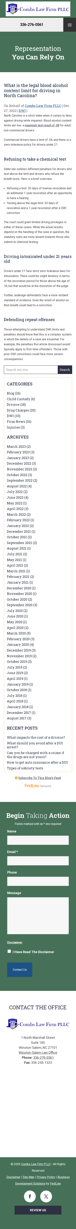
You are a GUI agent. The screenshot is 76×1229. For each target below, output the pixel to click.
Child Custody (18, 399)
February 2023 (18, 452)
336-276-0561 (31, 24)
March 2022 (16, 514)
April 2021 (15, 565)
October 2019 (17, 661)
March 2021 (16, 571)
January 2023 (18, 458)
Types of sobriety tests (25, 768)
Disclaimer (15, 942)
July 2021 (14, 554)
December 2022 (19, 463)
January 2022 (18, 525)
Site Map (28, 1177)
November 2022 (19, 469)
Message (14, 893)
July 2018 (14, 695)
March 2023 (16, 446)
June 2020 (15, 616)
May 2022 (14, 503)
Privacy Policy (46, 1177)
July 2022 (15, 491)
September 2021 (19, 542)
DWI (22, 110)
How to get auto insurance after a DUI (37, 762)
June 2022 (15, 497)
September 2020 (19, 605)
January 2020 (18, 644)
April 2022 (15, 508)
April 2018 (15, 701)
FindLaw (55, 1183)
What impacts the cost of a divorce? (36, 737)
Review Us (38, 1210)
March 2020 (16, 633)
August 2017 (17, 718)
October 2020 (17, 599)
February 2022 (18, 520)
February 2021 (18, 576)
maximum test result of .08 (42, 125)
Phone (12, 872)
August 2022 (17, 486)
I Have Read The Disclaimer (33, 952)
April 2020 (15, 627)
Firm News (16, 421)
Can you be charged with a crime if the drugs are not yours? (35, 755)
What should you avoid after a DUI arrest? (35, 745)
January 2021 (18, 582)
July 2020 (15, 610)
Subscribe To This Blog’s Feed (39, 778)
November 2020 (19, 593)
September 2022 (19, 480)
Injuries (13, 427)
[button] (70, 25)
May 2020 (14, 622)
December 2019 (19, 650)
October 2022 (17, 475)
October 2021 (17, 537)
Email (12, 852)
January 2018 (18, 707)
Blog (10, 393)
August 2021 (16, 548)
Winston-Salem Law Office (38, 1053)
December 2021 (19, 531)
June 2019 (15, 673)
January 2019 (18, 684)
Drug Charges (18, 410)
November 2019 (19, 656)
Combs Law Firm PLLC (43, 105)
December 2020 (19, 588)
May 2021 (14, 560)
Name (11, 831)
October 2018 (17, 690)
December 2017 (19, 712)
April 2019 (15, 678)
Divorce (13, 404)
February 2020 (18, 639)
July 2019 (14, 667)
